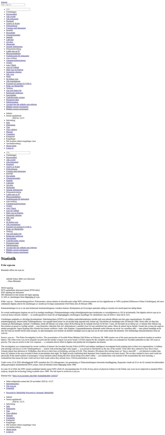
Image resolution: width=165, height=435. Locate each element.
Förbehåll (10, 388)
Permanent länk (12, 100)
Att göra (9, 42)
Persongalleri (11, 14)
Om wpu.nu (11, 386)
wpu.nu (4, 2)
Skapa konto (11, 146)
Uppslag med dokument (16, 28)
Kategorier (10, 136)
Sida (8, 123)
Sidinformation (12, 102)
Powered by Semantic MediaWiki (39, 393)
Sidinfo (9, 113)
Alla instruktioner (13, 81)
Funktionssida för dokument (17, 56)
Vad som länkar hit (13, 90)
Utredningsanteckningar (16, 60)
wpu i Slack (11, 65)
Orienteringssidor (13, 35)
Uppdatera (10, 134)
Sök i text (10, 74)
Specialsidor (11, 95)
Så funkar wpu (12, 79)
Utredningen (11, 12)
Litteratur (10, 40)
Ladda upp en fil (13, 51)
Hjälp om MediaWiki (14, 86)
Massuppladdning (13, 53)
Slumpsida (10, 44)
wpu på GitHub (12, 67)
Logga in (10, 148)
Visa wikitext (11, 129)
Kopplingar (10, 139)
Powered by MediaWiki (16, 393)
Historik (9, 132)
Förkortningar (11, 26)
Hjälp (8, 77)
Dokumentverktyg (13, 49)
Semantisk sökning (14, 72)
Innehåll (9, 30)
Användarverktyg (13, 143)
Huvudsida (10, 33)
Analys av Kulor (13, 23)
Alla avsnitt (10, 16)
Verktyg (9, 88)
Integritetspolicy (12, 384)
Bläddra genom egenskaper (17, 107)
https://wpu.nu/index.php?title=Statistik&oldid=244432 (35, 376)
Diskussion (10, 125)
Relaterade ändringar (14, 93)
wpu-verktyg (11, 58)
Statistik (9, 37)
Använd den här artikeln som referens (21, 104)
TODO (9, 63)
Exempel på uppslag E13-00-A (18, 83)
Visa (8, 127)
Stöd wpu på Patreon (14, 70)
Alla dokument (12, 19)
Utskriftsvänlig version (15, 97)
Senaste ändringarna (14, 46)
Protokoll (10, 21)
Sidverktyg (10, 120)
